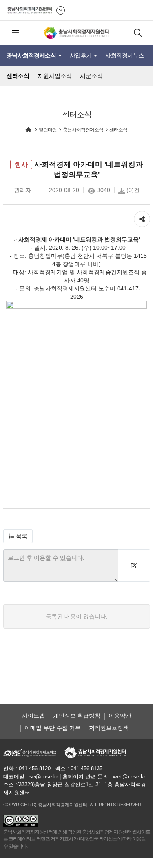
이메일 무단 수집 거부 (52, 728)
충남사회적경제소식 (32, 55)
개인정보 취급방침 (76, 715)
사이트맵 (33, 715)
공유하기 (142, 215)
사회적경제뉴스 (124, 55)
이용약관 (120, 715)
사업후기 (81, 55)
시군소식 (91, 76)
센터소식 (18, 76)
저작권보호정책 (109, 728)
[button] (18, 536)
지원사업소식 (55, 76)
